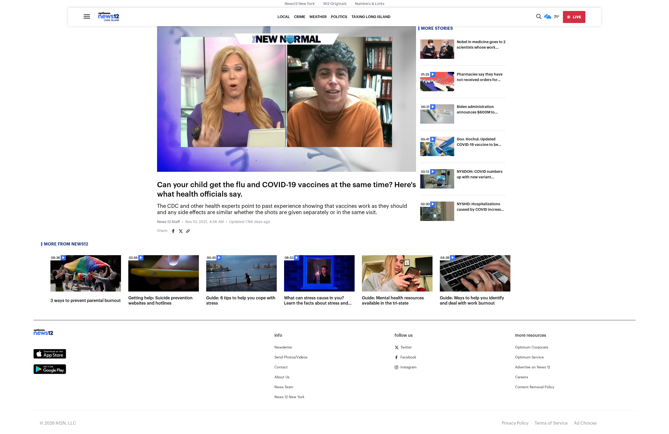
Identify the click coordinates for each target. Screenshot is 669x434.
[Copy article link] (188, 231)
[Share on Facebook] (173, 231)
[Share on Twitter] (180, 231)
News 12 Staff (168, 222)
